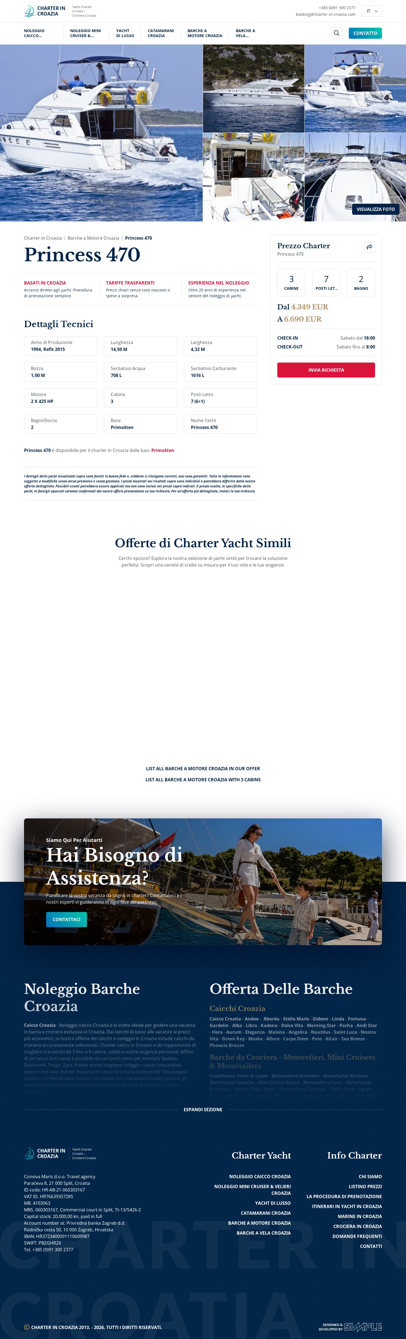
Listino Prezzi (365, 1186)
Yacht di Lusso (125, 33)
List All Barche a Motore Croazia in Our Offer (203, 769)
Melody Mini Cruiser (278, 1096)
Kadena (269, 1025)
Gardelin (219, 1025)
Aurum (234, 1032)
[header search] (336, 33)
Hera (217, 1032)
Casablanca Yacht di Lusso (239, 1076)
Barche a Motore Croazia (205, 33)
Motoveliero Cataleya (302, 1089)
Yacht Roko (342, 1089)
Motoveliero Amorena (295, 1076)
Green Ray (233, 1039)
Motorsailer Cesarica (232, 1082)
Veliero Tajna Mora (255, 1089)
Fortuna (357, 1019)
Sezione (203, 1109)
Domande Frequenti (357, 1236)
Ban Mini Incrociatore (328, 1096)
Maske (255, 1039)
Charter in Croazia (43, 238)
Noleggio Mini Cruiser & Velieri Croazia (86, 33)
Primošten (162, 450)
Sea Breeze (353, 1039)
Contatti (371, 1246)
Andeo (252, 1019)
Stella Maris (296, 1019)
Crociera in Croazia (357, 1226)
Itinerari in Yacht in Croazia (347, 1206)
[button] (369, 247)
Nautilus (320, 1032)
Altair (331, 1039)
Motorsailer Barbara (345, 1076)
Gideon (320, 1019)
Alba (237, 1025)
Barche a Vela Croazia (245, 33)
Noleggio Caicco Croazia (34, 33)
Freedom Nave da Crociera (327, 1102)
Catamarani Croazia (161, 33)
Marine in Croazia (360, 1216)
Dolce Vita (292, 1025)
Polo (317, 1039)
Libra (251, 1025)
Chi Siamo (370, 1176)
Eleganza (255, 1032)
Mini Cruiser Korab (279, 1082)
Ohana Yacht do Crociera (267, 1102)
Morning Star (321, 1025)
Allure (273, 1039)
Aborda (271, 1019)
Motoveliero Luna (322, 1082)
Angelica (298, 1032)
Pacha (346, 1025)
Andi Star (367, 1025)
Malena (276, 1032)
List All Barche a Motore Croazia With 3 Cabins (203, 780)
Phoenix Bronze (227, 1045)
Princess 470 (138, 238)
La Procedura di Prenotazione (344, 1196)
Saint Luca (345, 1032)
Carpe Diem (296, 1039)
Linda (338, 1019)
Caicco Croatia (225, 1019)
